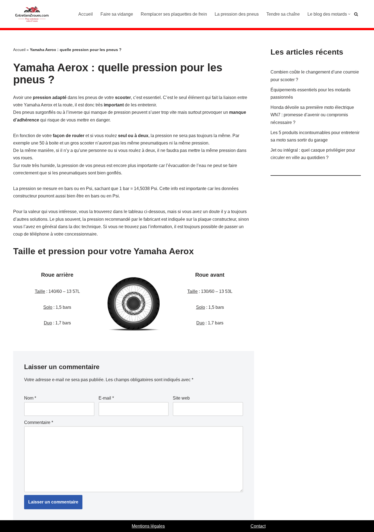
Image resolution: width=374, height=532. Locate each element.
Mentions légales (148, 526)
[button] (349, 14)
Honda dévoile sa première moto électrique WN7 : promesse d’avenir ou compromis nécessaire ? (312, 114)
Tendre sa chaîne (283, 14)
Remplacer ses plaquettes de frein (174, 14)
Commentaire (38, 422)
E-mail (106, 398)
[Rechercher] (356, 14)
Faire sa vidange (116, 14)
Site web (181, 398)
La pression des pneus (237, 14)
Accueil (85, 14)
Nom (30, 398)
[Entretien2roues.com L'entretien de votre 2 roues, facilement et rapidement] (32, 14)
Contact (258, 526)
